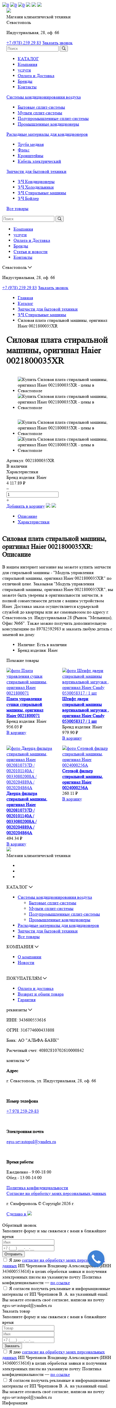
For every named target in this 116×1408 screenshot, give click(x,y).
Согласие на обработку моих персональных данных (56, 1193)
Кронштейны (30, 155)
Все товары (17, 208)
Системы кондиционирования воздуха (43, 97)
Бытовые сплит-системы (41, 107)
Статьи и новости (31, 251)
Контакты (27, 87)
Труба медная (31, 144)
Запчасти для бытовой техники (36, 171)
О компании (29, 957)
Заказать (12, 1346)
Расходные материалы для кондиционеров (47, 134)
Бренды (25, 81)
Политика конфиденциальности (37, 1187)
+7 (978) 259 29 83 (23, 42)
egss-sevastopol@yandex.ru (31, 1141)
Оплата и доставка (35, 988)
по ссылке (60, 1282)
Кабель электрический (39, 161)
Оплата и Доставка (36, 75)
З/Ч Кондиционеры (36, 181)
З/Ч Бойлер (28, 198)
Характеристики (34, 522)
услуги (24, 70)
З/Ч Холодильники (36, 187)
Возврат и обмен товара (41, 994)
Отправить (14, 1254)
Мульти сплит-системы (40, 112)
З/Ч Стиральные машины (42, 192)
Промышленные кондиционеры (48, 124)
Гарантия (26, 999)
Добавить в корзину (25, 506)
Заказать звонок (57, 42)
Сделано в (16, 1214)
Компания (27, 64)
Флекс (24, 150)
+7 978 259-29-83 (22, 1111)
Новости (26, 962)
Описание (27, 516)
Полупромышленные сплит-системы (53, 118)
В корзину (16, 732)
